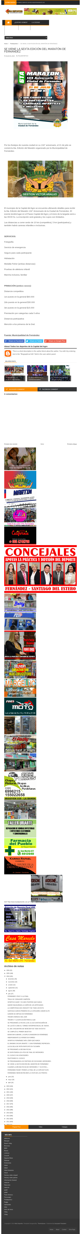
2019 (8, 1098)
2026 (8, 970)
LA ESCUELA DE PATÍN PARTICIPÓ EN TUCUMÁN (24, 1046)
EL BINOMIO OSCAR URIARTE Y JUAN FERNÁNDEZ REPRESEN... (29, 1043)
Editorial (6, 1160)
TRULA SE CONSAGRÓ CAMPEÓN (19, 999)
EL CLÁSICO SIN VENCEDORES (18, 1055)
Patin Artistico (8, 1195)
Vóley (6, 1214)
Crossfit (6, 1155)
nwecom (6, 1187)
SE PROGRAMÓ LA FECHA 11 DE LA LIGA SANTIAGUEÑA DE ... (28, 1023)
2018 (8, 1101)
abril (9, 1082)
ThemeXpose (41, 1223)
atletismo (7, 1138)
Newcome (7, 1185)
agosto (10, 991)
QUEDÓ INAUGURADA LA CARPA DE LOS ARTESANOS (25, 1005)
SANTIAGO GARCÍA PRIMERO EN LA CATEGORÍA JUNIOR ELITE (29, 1011)
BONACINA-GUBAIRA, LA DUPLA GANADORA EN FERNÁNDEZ (28, 1034)
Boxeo (6, 1150)
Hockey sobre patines (11, 1177)
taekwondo (7, 1204)
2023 (8, 1086)
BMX (5, 1148)
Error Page (72, 1229)
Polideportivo (8, 1199)
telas (5, 1207)
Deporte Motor (8, 1158)
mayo (10, 1079)
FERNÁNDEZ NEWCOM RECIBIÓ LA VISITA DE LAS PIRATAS (27, 1073)
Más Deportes (19, 1223)
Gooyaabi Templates (60, 1223)
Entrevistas (7, 1163)
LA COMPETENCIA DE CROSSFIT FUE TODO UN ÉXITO (26, 1008)
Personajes (7, 1197)
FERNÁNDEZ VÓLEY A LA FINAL (18, 996)
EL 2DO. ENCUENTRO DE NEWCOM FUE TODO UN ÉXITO (26, 1029)
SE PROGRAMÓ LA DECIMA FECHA (19, 1049)
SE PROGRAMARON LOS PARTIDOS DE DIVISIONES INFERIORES (29, 1061)
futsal (6, 1173)
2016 (8, 1107)
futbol (6, 1165)
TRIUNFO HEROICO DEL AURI (17, 1017)
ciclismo (6, 1153)
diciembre (11, 979)
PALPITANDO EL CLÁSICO (16, 1058)
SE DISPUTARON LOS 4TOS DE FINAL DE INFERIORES (26, 1052)
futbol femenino (9, 1170)
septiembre (11, 988)
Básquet (6, 1141)
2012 (8, 1118)
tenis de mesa (8, 1209)
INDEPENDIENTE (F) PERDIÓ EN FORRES (21, 1037)
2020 (8, 1095)
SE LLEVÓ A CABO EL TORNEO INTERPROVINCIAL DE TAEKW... (29, 1026)
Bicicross (7, 1146)
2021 (8, 1092)
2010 (8, 1124)
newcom (6, 1182)
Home (51, 1229)
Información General (10, 1180)
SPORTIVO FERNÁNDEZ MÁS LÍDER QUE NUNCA (24, 1040)
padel (5, 1190)
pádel (5, 1192)
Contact (64, 1229)
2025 (8, 973)
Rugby (6, 1202)
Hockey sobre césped (11, 1175)
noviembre (11, 982)
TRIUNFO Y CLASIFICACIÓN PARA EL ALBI (21, 1020)
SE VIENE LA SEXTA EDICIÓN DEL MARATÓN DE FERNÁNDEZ (28, 1064)
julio (9, 993)
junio (9, 1076)
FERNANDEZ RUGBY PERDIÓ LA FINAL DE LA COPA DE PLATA (28, 1070)
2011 (8, 1121)
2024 (8, 976)
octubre (10, 985)
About (57, 1229)
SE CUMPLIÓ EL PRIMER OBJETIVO (19, 1031)
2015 (8, 1110)
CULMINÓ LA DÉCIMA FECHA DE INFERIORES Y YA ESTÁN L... (28, 1067)
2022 (8, 1089)
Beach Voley (8, 1143)
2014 (8, 1113)
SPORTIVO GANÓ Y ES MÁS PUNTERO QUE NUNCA (25, 1002)
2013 (8, 1116)
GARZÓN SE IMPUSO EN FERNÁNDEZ (20, 1014)
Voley (6, 1212)
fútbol (6, 1168)
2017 (8, 1104)
